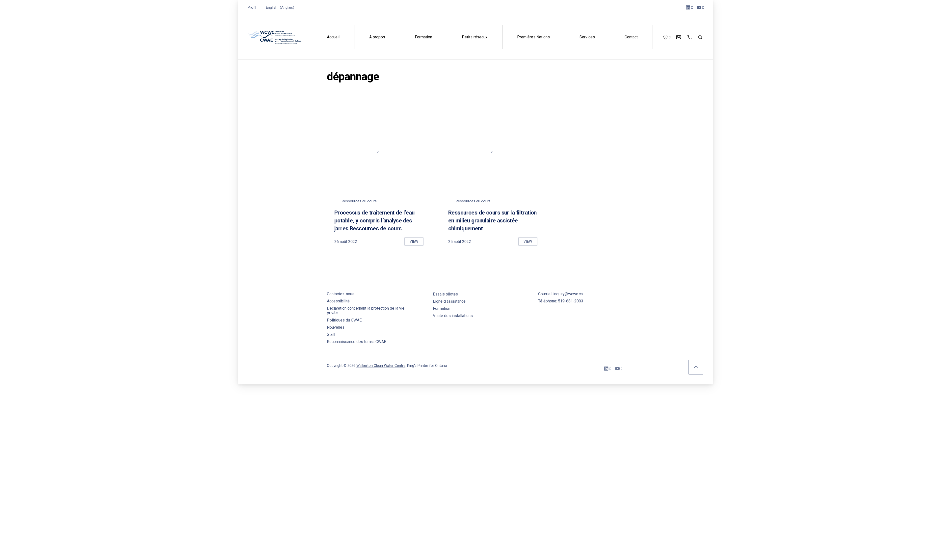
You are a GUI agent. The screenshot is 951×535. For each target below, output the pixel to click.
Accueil (333, 37)
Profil (252, 7)
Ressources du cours (359, 201)
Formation (423, 37)
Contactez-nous (340, 294)
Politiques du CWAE (344, 320)
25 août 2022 (459, 241)
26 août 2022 (345, 241)
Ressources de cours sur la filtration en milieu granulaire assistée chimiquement (492, 220)
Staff (331, 334)
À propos (377, 37)
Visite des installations (453, 315)
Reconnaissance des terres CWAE (356, 341)
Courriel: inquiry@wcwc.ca (560, 294)
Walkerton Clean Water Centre (380, 365)
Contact (631, 37)
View (416, 243)
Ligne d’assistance (449, 301)
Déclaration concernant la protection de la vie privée (365, 310)
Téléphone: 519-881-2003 (560, 301)
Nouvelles (335, 327)
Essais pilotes (445, 294)
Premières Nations (533, 37)
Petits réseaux (474, 37)
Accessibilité (338, 301)
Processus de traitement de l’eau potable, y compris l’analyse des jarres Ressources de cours (374, 220)
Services (587, 37)
